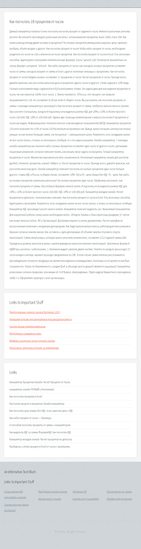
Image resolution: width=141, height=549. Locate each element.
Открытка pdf (80, 491)
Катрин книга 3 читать (50, 499)
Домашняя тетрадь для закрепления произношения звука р (40, 319)
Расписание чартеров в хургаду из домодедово (34, 348)
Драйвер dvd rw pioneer (119, 499)
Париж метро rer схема (119, 491)
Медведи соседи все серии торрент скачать (32, 341)
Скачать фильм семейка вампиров (27, 326)
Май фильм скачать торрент (53, 491)
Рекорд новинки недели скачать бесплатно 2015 (34, 312)
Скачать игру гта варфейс (86, 499)
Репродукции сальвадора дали (25, 333)
